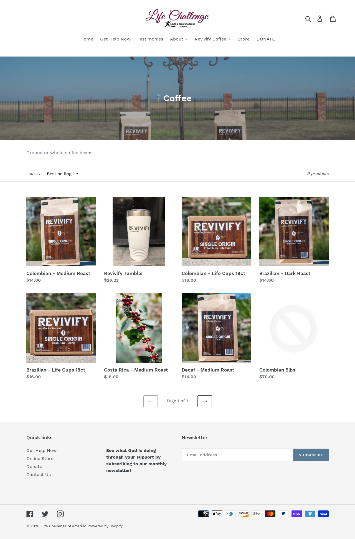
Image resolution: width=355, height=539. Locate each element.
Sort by (33, 174)
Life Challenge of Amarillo (63, 526)
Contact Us (38, 474)
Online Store (40, 458)
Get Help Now (41, 450)
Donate (34, 466)
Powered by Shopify (105, 526)
